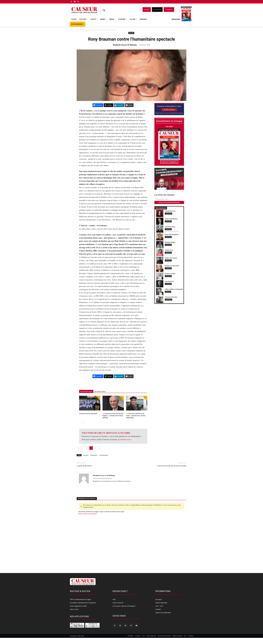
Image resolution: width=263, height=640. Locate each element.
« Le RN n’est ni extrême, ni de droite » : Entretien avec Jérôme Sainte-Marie (135, 415)
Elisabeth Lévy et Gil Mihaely (125, 45)
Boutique (83, 1)
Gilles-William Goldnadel (174, 289)
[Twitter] (78, 1)
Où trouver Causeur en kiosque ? (124, 606)
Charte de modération (163, 612)
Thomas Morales (171, 297)
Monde (85, 30)
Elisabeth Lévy (170, 211)
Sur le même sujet (86, 391)
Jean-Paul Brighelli (171, 234)
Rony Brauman (104, 455)
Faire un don (74, 609)
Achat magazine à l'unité (78, 606)
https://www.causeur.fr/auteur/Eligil (102, 478)
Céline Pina (169, 250)
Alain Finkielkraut (171, 219)
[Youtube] (136, 625)
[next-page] (83, 422)
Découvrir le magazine (169, 162)
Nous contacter (118, 603)
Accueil (79, 30)
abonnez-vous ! (126, 439)
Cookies (158, 609)
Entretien (85, 455)
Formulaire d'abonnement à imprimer (83, 603)
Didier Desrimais (171, 258)
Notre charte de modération (87, 514)
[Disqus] (131, 542)
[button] (104, 10)
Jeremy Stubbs (170, 274)
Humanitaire (93, 455)
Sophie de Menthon (172, 266)
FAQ (114, 599)
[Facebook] (71, 1)
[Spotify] (74, 1)
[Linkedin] (125, 625)
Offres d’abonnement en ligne (80, 599)
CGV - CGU (159, 606)
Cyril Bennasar (170, 227)
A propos (158, 599)
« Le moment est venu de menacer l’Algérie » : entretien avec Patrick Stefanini (113, 415)
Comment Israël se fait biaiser (88, 413)
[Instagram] (120, 625)
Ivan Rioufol (169, 281)
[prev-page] (80, 422)
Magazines (176, 19)
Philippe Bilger (170, 242)
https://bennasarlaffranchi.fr (171, 231)
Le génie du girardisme (84, 466)
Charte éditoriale (161, 603)
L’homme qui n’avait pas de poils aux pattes (171, 466)
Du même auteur (100, 391)
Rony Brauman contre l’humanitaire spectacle (131, 39)
